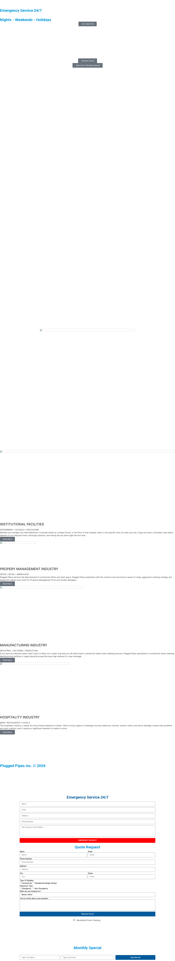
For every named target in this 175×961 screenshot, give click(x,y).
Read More (7, 539)
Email (90, 852)
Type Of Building (26, 881)
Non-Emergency (41, 888)
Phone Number (26, 859)
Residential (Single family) (46, 883)
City (21, 873)
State (90, 873)
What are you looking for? (30, 891)
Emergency (26, 888)
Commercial (27, 883)
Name (22, 852)
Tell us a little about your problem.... (34, 899)
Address (23, 866)
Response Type (26, 886)
